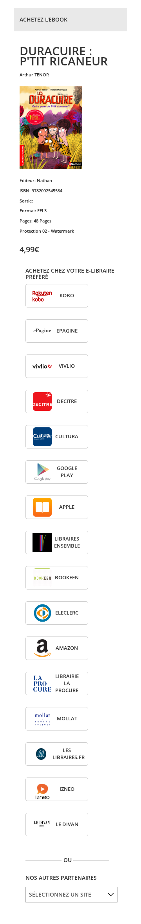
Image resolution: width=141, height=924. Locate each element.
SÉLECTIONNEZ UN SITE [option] (60, 894)
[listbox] (71, 894)
